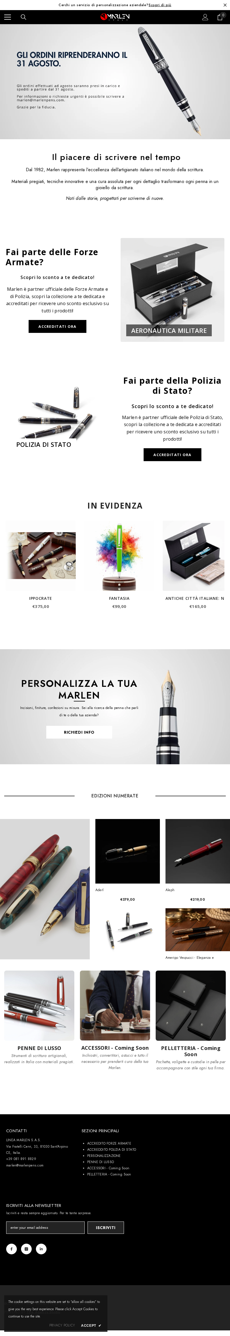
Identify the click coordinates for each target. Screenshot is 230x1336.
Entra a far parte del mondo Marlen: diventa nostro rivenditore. (115, 5)
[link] (115, 81)
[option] (115, 5)
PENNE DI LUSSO (100, 1162)
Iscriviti (106, 1227)
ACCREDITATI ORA (57, 326)
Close (225, 5)
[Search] (23, 17)
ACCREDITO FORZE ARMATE (109, 1143)
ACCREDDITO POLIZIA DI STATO (111, 1149)
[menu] (7, 17)
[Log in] (205, 17)
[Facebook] (11, 1249)
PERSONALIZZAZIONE (104, 1155)
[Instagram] (26, 1249)
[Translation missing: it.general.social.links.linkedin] (41, 1249)
